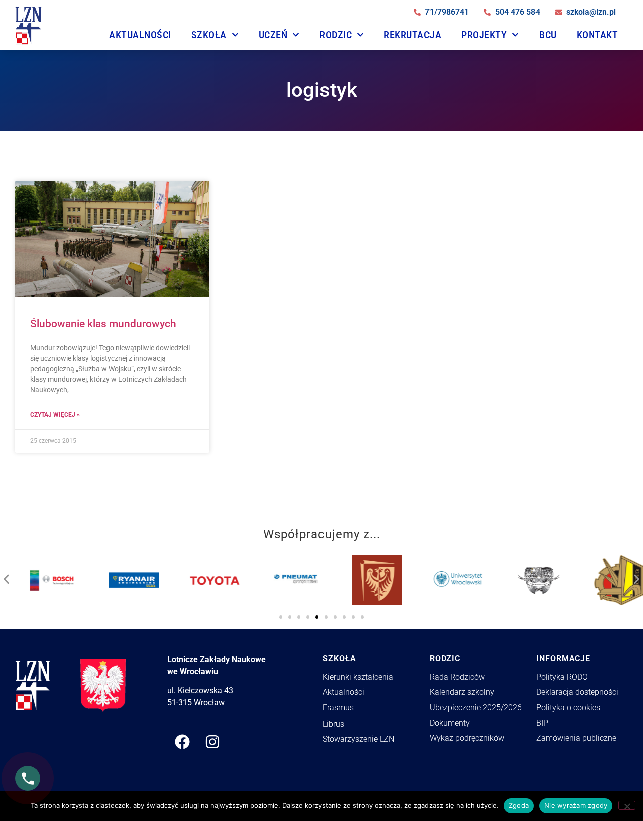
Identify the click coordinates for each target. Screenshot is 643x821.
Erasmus (338, 707)
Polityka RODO (562, 677)
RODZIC (335, 35)
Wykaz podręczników (467, 738)
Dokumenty (450, 723)
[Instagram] (212, 742)
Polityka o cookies (568, 707)
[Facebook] (182, 742)
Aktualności (140, 35)
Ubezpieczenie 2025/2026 (476, 707)
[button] (6, 576)
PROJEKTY (484, 35)
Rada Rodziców (457, 677)
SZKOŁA (209, 35)
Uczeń (273, 35)
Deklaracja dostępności (577, 692)
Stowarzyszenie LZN (358, 739)
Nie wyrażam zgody (575, 805)
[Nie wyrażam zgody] (626, 805)
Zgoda (519, 805)
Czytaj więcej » (55, 414)
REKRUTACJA (412, 35)
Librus (333, 724)
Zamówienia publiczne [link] (576, 738)
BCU (548, 35)
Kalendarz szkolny (462, 692)
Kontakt (597, 35)
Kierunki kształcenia (358, 677)
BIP (542, 723)
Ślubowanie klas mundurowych (103, 324)
